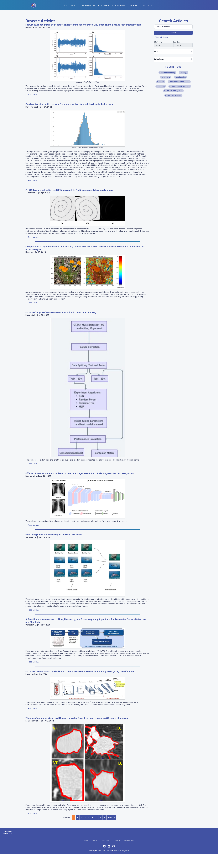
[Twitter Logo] (104, 846)
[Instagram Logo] (113, 846)
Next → (111, 817)
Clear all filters (161, 37)
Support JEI (106, 841)
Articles (75, 5)
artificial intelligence (174, 91)
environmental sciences (179, 82)
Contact (117, 841)
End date (176, 42)
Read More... (33, 94)
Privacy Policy (129, 841)
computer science (174, 95)
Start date (158, 42)
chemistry (166, 77)
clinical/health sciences (180, 86)
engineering (181, 77)
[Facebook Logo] (109, 846)
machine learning (168, 73)
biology (184, 73)
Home (66, 5)
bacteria (161, 86)
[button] (92, 5)
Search (173, 33)
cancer (161, 82)
